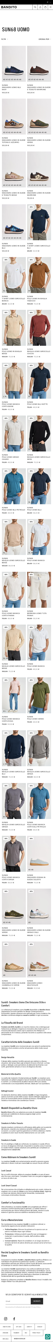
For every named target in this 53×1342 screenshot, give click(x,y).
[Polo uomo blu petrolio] (14, 491)
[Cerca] (35, 7)
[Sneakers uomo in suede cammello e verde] (14, 965)
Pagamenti (16, 1333)
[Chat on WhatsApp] (47, 1336)
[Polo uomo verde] (39, 700)
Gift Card (18, 1327)
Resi (26, 1333)
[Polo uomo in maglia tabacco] (39, 281)
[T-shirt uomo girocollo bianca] (14, 281)
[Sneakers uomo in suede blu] (14, 228)
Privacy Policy (36, 1333)
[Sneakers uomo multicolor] (39, 965)
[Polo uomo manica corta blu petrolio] (39, 807)
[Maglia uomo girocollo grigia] (39, 754)
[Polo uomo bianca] (39, 541)
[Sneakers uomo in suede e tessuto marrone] (39, 69)
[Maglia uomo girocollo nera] (39, 439)
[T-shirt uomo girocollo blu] (39, 228)
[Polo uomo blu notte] (39, 385)
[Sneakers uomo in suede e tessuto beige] (14, 175)
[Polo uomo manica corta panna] (14, 595)
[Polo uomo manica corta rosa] (14, 701)
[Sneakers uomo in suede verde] (39, 122)
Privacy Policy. (36, 1307)
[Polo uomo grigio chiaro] (14, 439)
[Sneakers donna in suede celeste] (39, 859)
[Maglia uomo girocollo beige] (14, 543)
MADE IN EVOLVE (19, 1339)
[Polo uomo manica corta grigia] (14, 859)
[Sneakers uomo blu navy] (14, 69)
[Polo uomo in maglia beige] (14, 333)
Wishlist (39, 1327)
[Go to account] (40, 7)
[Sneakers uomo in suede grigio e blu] (39, 912)
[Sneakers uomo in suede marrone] (39, 175)
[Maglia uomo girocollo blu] (14, 754)
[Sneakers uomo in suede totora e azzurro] (14, 122)
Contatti (29, 1327)
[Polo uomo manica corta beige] (14, 386)
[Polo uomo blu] (39, 491)
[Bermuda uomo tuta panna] (39, 595)
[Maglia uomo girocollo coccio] (39, 333)
